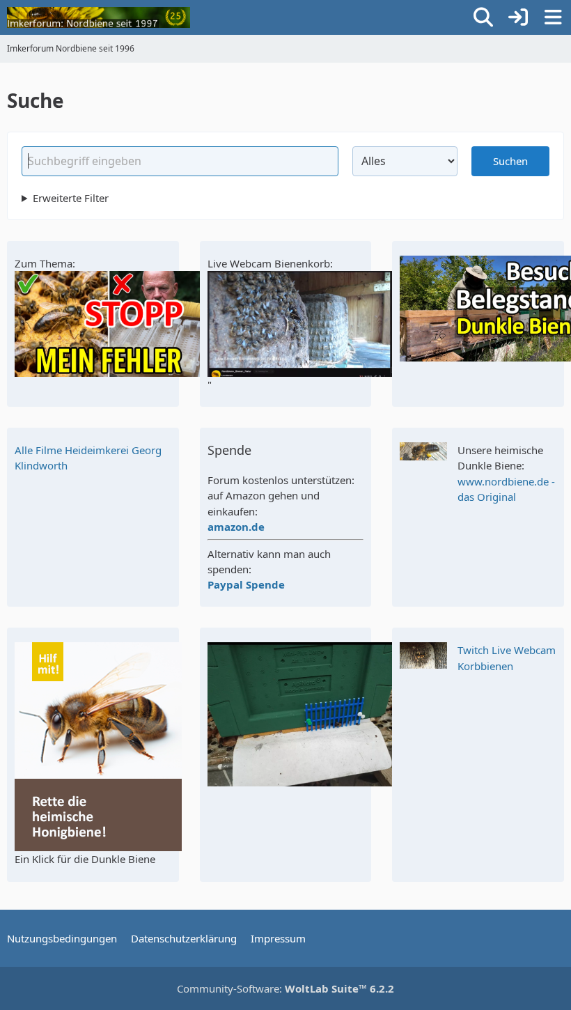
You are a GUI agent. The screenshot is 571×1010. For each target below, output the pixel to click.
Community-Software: (285, 988)
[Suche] (483, 17)
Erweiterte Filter (71, 198)
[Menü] (553, 17)
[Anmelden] (518, 17)
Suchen (510, 161)
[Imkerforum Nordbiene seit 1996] (98, 17)
